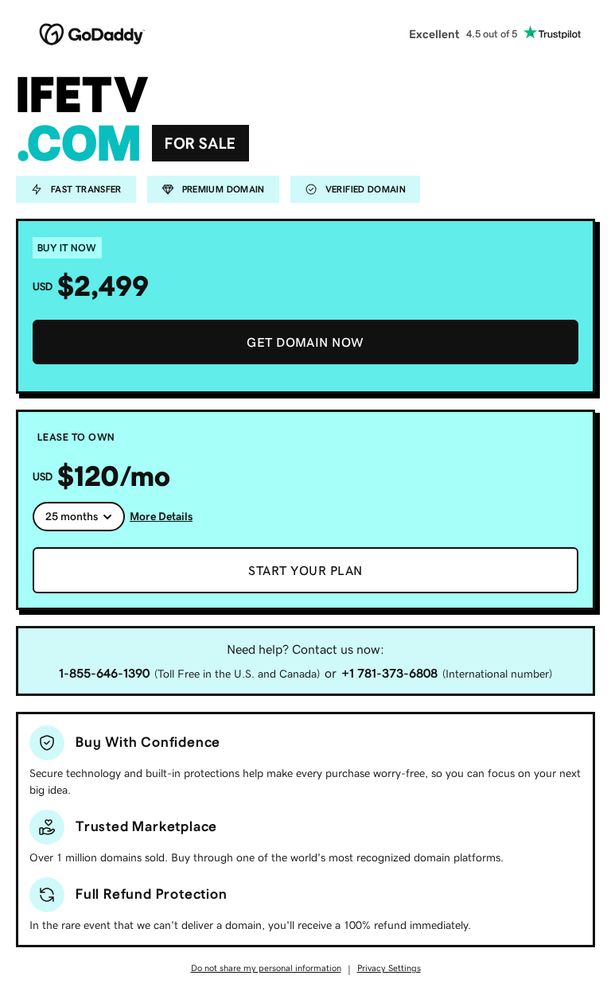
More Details (161, 516)
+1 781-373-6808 (389, 672)
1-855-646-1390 (104, 672)
